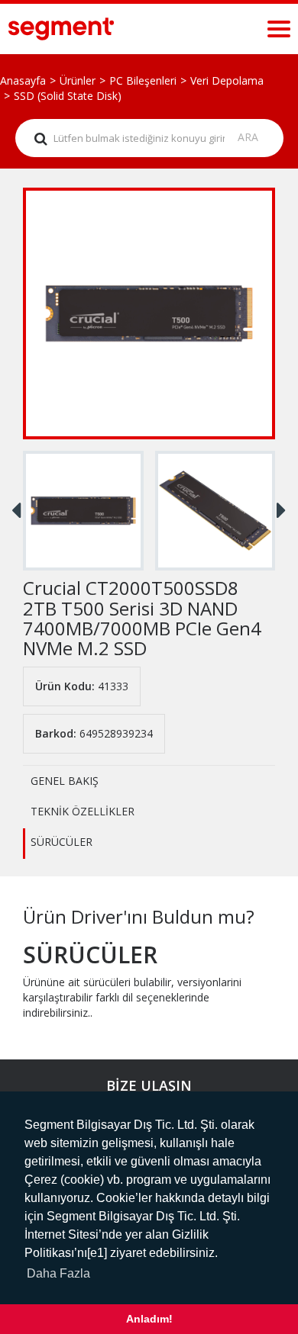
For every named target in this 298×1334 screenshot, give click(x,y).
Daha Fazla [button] (58, 1273)
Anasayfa (23, 80)
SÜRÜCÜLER (61, 841)
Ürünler (78, 80)
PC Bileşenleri (143, 80)
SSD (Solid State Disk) (67, 95)
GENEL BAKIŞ (65, 780)
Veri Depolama (227, 80)
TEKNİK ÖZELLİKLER (82, 811)
